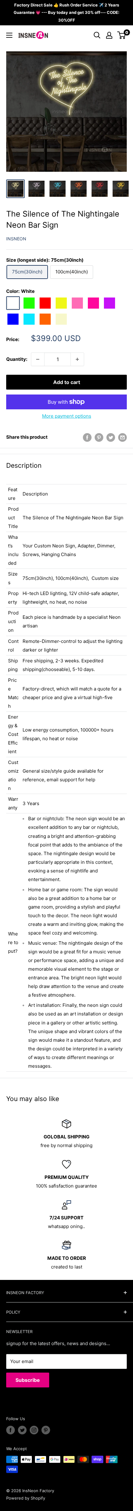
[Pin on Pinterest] (99, 437)
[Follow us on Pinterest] (45, 1430)
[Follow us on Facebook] (10, 1430)
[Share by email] (122, 437)
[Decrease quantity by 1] (37, 359)
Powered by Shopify (25, 1498)
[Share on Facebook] (87, 437)
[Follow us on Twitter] (22, 1430)
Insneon (16, 238)
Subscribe (27, 1380)
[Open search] (97, 35)
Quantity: (16, 359)
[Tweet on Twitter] (110, 437)
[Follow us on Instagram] (34, 1430)
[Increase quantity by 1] (77, 359)
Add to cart (66, 382)
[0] (122, 35)
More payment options (66, 416)
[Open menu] (9, 35)
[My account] (109, 35)
